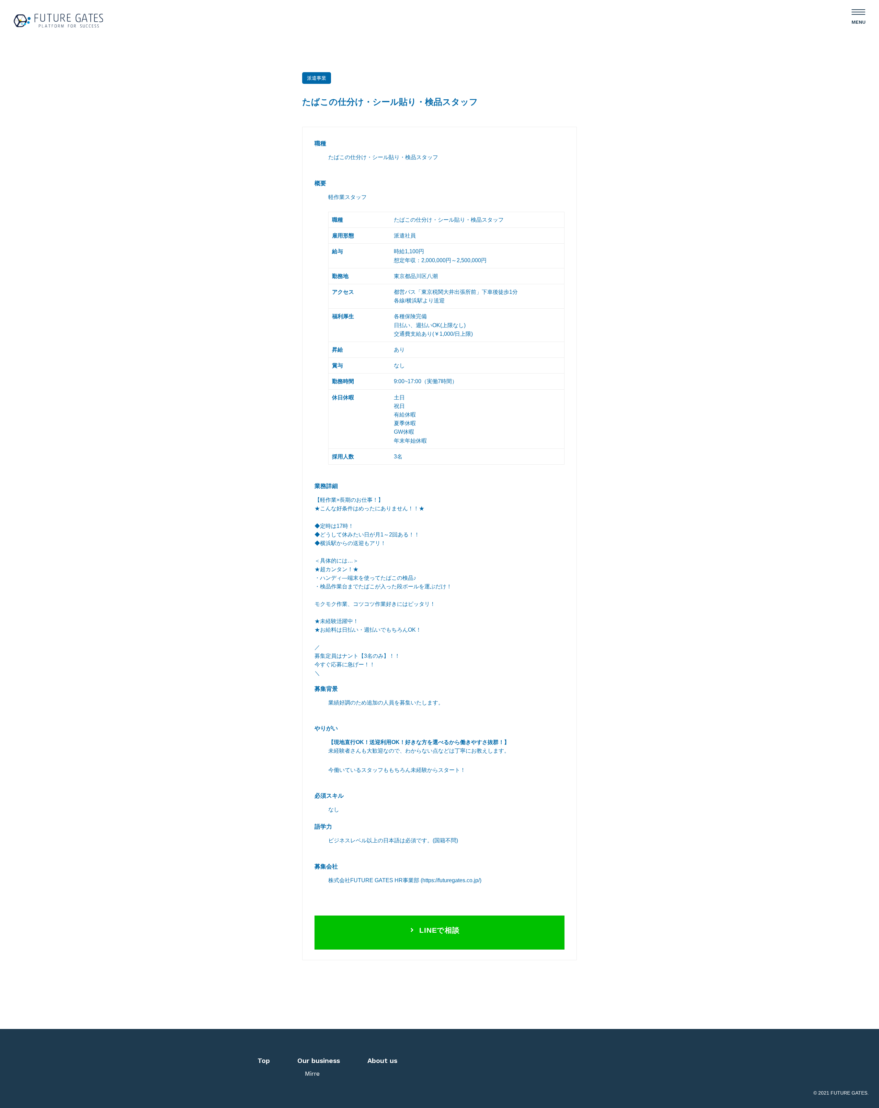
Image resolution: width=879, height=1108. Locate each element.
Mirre (312, 1073)
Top (264, 1060)
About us (382, 1060)
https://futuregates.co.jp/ (451, 880)
